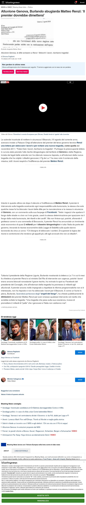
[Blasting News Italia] (13, 2)
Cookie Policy (9, 491)
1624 (41, 467)
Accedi (82, 2)
